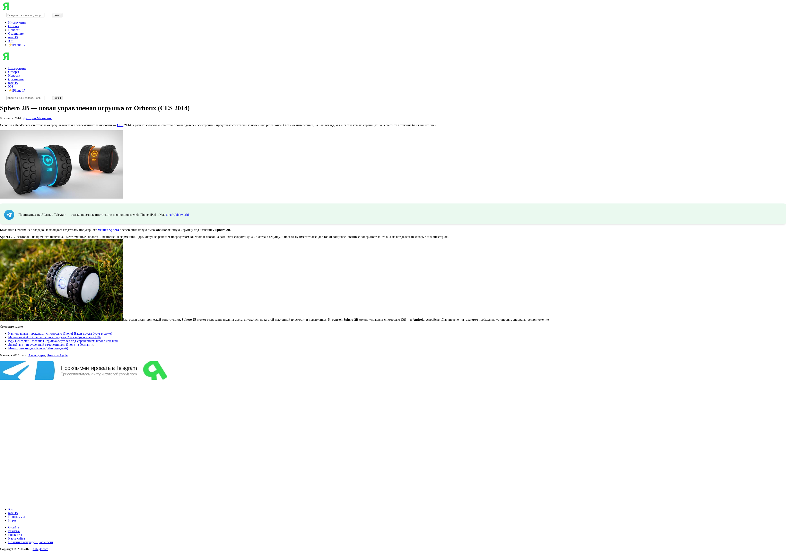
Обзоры (13, 26)
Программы (16, 516)
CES (120, 125)
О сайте (13, 527)
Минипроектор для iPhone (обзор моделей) (38, 348)
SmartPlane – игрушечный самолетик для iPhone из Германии (50, 344)
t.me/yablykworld (177, 214)
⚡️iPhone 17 (16, 45)
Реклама (14, 531)
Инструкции (17, 22)
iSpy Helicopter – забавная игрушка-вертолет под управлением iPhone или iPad (63, 341)
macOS (13, 37)
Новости (14, 30)
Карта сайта (16, 538)
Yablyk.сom (40, 549)
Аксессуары (36, 355)
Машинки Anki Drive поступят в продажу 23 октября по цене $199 (54, 337)
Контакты (15, 534)
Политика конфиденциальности (30, 542)
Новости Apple (57, 355)
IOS (11, 41)
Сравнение (16, 33)
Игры (12, 520)
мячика (108, 230)
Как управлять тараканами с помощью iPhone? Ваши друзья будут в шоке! (60, 333)
